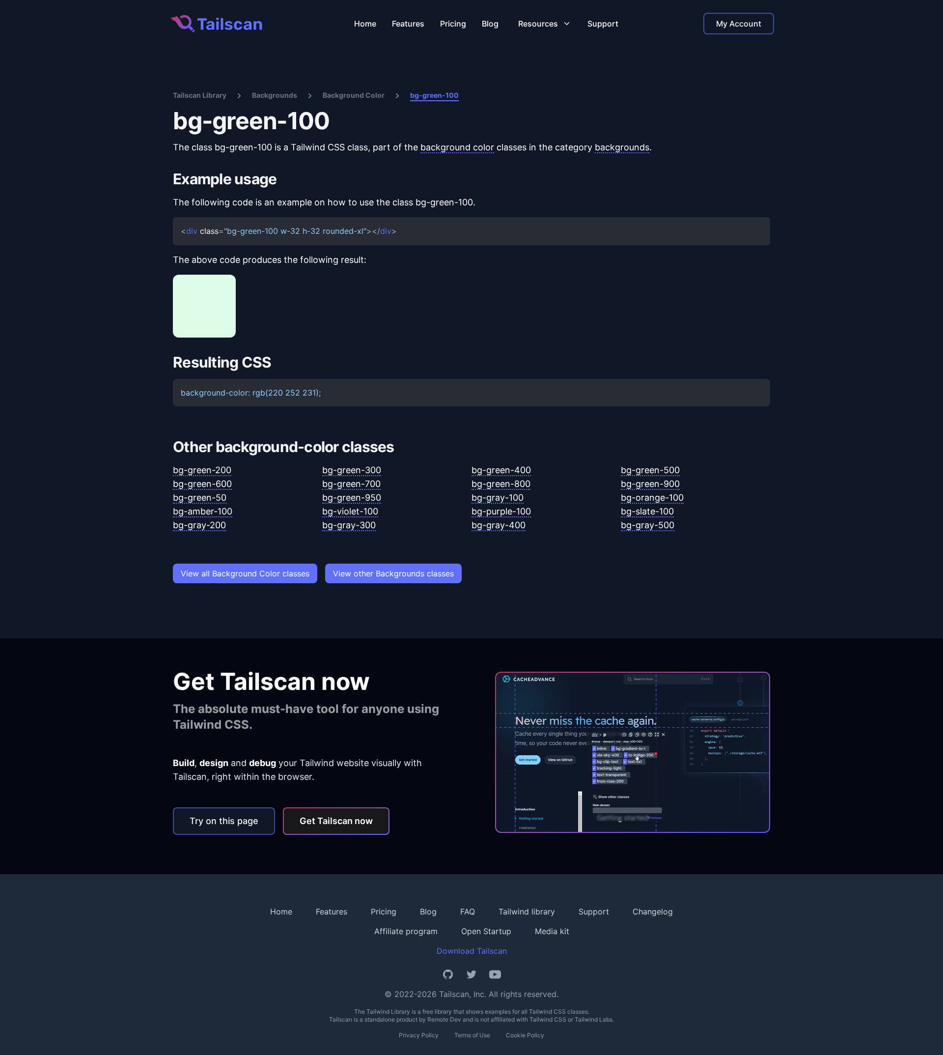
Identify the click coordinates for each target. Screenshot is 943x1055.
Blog (490, 24)
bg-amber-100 (202, 511)
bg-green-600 (202, 484)
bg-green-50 (199, 497)
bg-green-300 (351, 470)
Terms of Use (472, 1035)
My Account (738, 24)
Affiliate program (406, 931)
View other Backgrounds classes (393, 573)
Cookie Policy (525, 1035)
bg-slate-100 (647, 511)
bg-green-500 (650, 470)
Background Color (354, 95)
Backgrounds (274, 95)
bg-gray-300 (349, 525)
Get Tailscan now (336, 821)
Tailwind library (527, 911)
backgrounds (622, 147)
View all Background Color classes (245, 573)
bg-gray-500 (647, 525)
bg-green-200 (202, 470)
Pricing (453, 24)
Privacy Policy (419, 1035)
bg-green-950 (351, 497)
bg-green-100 (434, 95)
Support (602, 24)
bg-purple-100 (501, 511)
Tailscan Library (199, 95)
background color (457, 147)
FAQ (467, 911)
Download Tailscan (472, 951)
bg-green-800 (501, 484)
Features (408, 24)
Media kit (552, 931)
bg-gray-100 (498, 497)
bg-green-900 (650, 484)
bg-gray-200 (199, 525)
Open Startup (486, 931)
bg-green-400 (501, 470)
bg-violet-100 (350, 511)
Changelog (653, 911)
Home (365, 24)
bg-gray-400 (499, 525)
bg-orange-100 (652, 497)
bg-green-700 (351, 484)
